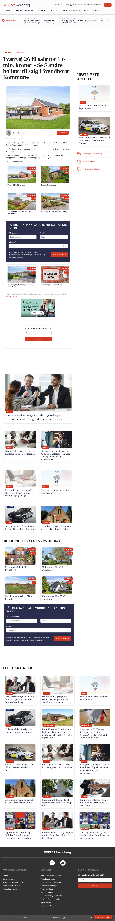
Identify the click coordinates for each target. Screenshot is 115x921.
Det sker (41, 10)
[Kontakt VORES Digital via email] (63, 863)
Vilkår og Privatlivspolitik (13, 882)
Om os (5, 876)
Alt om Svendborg (47, 906)
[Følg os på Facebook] (52, 863)
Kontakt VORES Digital (12, 886)
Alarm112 (8, 10)
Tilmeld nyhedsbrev (103, 917)
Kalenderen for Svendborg (50, 882)
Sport (86, 10)
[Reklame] (38, 308)
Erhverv (29, 10)
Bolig (19, 10)
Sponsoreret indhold (48, 902)
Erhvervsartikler (46, 889)
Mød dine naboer (71, 10)
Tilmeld (108, 5)
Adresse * (12, 242)
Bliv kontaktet (59, 254)
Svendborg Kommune (48, 892)
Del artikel (61, 133)
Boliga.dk (13, 296)
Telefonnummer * (15, 233)
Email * (43, 233)
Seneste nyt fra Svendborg (50, 876)
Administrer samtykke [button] (11, 889)
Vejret (96, 10)
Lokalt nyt (54, 10)
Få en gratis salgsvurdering (51, 896)
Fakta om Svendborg (48, 886)
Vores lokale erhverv (48, 879)
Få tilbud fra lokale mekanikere (52, 899)
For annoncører (9, 879)
